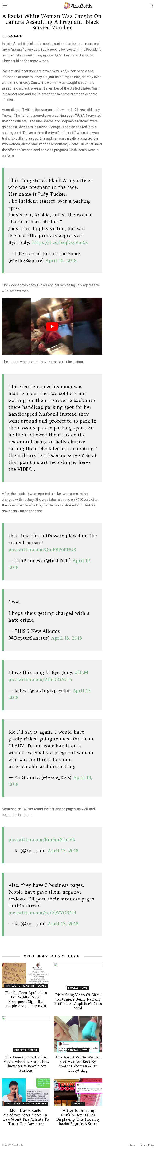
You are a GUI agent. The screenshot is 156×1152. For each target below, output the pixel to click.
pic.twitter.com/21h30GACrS (40, 679)
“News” (77, 1103)
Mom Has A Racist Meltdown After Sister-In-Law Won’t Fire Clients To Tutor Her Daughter (26, 1117)
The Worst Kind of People (26, 985)
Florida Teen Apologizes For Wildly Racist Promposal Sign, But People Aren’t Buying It (26, 999)
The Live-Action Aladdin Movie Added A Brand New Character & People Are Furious (26, 1064)
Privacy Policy (147, 1145)
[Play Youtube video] (52, 326)
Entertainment (25, 1050)
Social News (78, 987)
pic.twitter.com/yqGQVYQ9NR (42, 913)
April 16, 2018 (60, 260)
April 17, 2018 (63, 851)
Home (132, 1145)
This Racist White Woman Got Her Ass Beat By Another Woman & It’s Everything (78, 1064)
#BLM (81, 672)
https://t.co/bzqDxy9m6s (60, 242)
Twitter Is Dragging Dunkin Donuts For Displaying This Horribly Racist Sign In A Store (78, 1117)
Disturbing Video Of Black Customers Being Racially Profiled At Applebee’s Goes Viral (78, 1001)
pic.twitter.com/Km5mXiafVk (41, 839)
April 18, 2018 (66, 638)
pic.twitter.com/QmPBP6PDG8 (42, 549)
